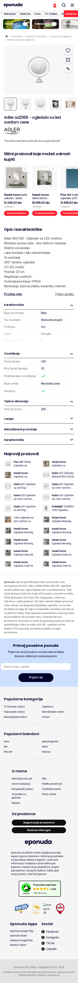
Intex (6, 741)
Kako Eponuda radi (22, 778)
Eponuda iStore (18, 935)
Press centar (49, 794)
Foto (37, 14)
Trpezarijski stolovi (14, 711)
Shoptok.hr (42, 975)
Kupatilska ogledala (61, 36)
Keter (45, 746)
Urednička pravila (51, 789)
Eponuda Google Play (21, 931)
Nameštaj (17, 36)
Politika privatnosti (52, 783)
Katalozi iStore (18, 945)
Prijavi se (36, 677)
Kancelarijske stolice (15, 717)
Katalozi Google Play (21, 940)
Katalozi (70, 14)
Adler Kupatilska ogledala (20, 39)
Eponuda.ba (53, 975)
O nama (19, 771)
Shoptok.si (32, 975)
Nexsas (46, 751)
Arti (6, 746)
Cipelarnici (48, 706)
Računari (10, 14)
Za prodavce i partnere (19, 796)
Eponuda (6, 36)
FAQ (44, 778)
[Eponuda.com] (19, 5)
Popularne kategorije (23, 699)
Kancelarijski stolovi (53, 711)
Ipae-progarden (50, 741)
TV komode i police (14, 706)
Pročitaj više (13, 294)
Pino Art (8, 751)
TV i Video (51, 14)
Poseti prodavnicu (16, 213)
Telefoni (25, 14)
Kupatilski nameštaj (36, 36)
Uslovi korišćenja (21, 783)
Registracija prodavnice (38, 822)
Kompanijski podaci (22, 789)
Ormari (46, 717)
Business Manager (39, 830)
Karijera (16, 803)
